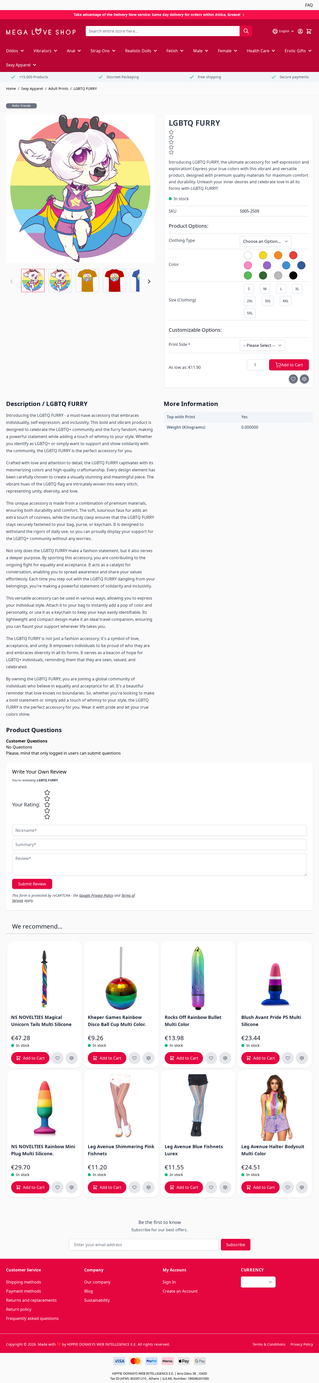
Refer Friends (21, 106)
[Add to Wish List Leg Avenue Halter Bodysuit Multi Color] (288, 1187)
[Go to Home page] (40, 31)
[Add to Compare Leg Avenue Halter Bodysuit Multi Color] (302, 1187)
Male (197, 51)
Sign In (169, 1282)
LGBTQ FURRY (85, 88)
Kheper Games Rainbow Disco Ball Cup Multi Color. (117, 1020)
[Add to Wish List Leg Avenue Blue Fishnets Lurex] (211, 1187)
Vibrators (42, 51)
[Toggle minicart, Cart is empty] (309, 31)
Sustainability (97, 1300)
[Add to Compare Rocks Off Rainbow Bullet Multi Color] (225, 1058)
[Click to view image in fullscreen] (80, 188)
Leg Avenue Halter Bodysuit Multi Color (272, 1150)
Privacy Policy (302, 1344)
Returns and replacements (31, 1300)
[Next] (149, 281)
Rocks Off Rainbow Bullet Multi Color (193, 1020)
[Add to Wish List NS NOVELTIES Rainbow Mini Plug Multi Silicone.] (57, 1187)
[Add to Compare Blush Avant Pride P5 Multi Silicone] (302, 1058)
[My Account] (300, 31)
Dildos (12, 51)
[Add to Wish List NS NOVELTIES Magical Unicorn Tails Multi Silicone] (57, 1058)
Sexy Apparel (18, 65)
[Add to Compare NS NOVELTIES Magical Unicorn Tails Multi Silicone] (72, 1058)
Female (224, 51)
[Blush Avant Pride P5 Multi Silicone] (274, 978)
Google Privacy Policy (96, 895)
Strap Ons (100, 51)
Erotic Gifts (295, 51)
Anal (71, 51)
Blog (88, 1291)
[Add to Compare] (304, 378)
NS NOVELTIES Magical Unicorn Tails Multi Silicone (41, 1020)
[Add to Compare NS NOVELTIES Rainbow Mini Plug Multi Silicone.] (72, 1187)
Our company (97, 1282)
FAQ (309, 5)
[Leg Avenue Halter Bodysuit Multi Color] (274, 1107)
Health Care (258, 51)
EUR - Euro (255, 1282)
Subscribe (235, 1244)
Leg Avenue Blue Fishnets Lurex (194, 1150)
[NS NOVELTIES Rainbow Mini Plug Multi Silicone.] (44, 1107)
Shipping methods (23, 1282)
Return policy (18, 1309)
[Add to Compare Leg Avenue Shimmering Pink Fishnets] (148, 1187)
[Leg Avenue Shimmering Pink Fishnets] (121, 1107)
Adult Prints (58, 88)
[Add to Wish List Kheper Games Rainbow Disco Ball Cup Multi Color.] (134, 1058)
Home (11, 88)
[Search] (246, 31)
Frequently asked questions (32, 1318)
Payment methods (23, 1291)
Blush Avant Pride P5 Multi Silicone (271, 1020)
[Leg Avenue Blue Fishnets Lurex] (198, 1107)
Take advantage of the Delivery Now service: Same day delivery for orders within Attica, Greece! (157, 14)
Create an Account (180, 1291)
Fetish (172, 51)
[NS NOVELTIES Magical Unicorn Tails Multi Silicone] (44, 978)
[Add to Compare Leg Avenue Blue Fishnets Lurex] (225, 1187)
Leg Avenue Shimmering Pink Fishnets (121, 1150)
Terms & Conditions (268, 1344)
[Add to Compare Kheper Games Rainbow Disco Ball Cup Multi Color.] (148, 1058)
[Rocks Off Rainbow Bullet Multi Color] (198, 978)
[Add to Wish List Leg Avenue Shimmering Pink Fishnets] (134, 1187)
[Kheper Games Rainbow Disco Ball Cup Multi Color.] (121, 978)
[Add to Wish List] (293, 378)
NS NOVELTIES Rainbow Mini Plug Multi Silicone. (43, 1150)
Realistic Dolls (138, 51)
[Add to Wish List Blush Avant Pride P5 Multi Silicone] (288, 1058)
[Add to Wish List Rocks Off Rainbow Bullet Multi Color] (211, 1058)
